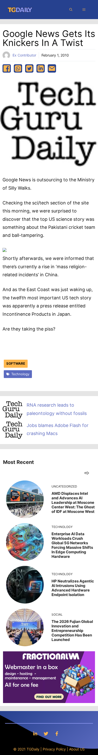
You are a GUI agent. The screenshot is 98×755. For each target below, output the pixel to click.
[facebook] (7, 68)
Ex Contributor (24, 55)
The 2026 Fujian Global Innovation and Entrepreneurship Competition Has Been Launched (72, 630)
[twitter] (29, 68)
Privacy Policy (54, 749)
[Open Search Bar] (70, 9)
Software (15, 363)
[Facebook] (57, 733)
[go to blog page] (86, 472)
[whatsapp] (18, 68)
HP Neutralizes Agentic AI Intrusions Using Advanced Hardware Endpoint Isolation (73, 588)
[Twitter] (46, 733)
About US (77, 749)
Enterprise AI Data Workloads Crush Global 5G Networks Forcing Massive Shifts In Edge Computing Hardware (72, 545)
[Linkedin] (35, 733)
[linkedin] (40, 68)
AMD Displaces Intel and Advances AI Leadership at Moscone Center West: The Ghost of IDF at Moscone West (73, 502)
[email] (52, 68)
